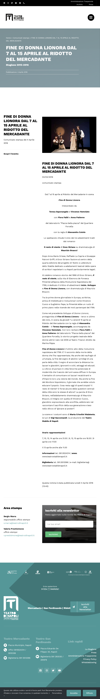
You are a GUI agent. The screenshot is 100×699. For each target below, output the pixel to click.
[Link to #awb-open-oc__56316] (91, 17)
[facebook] (4, 3)
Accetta (73, 693)
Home (8, 38)
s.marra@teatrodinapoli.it (16, 523)
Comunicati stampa (21, 38)
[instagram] (8, 3)
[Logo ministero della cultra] (12, 571)
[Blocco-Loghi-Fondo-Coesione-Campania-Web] (79, 571)
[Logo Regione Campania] (37, 571)
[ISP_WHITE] (50, 589)
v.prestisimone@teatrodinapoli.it (19, 535)
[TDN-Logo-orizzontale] (15, 7)
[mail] (20, 3)
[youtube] (16, 3)
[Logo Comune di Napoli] (26, 571)
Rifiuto (89, 693)
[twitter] (12, 3)
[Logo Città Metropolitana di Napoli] (50, 572)
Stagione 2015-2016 (17, 65)
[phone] (24, 3)
